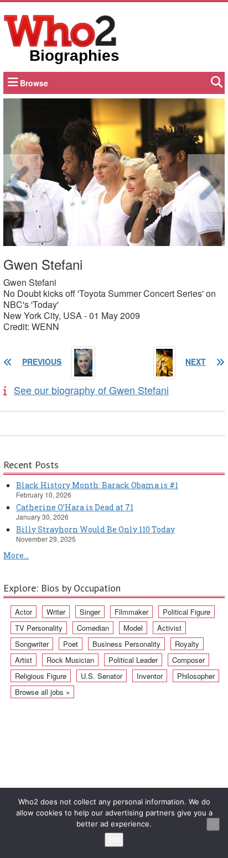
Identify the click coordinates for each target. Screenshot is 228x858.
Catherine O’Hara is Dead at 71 (74, 507)
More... (16, 555)
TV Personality (39, 627)
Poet (70, 644)
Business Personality (126, 644)
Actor (23, 611)
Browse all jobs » (42, 692)
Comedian (93, 627)
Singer (90, 611)
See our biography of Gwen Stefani (91, 390)
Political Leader (133, 660)
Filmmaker (131, 611)
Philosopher (196, 676)
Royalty (187, 644)
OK (114, 839)
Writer (55, 611)
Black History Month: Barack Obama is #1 (97, 485)
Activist (169, 627)
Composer (188, 660)
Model (133, 627)
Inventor (150, 676)
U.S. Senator (101, 676)
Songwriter (32, 644)
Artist (23, 660)
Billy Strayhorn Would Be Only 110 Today (95, 529)
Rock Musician (70, 660)
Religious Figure (40, 676)
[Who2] (60, 29)
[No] (213, 824)
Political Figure (186, 611)
